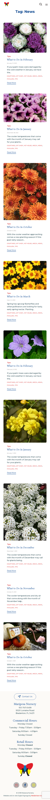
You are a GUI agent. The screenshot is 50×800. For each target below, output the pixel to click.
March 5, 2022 (11, 300)
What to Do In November (21, 588)
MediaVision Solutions (39, 796)
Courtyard (11, 76)
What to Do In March (18, 296)
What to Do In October (19, 227)
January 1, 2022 (11, 453)
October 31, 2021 (11, 592)
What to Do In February (20, 59)
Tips (9, 56)
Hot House (28, 76)
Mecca (35, 76)
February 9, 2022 (12, 369)
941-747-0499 (25, 708)
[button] (11, 83)
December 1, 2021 (12, 551)
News (40, 76)
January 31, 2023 (12, 63)
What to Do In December (20, 547)
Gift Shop (19, 76)
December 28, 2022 (12, 132)
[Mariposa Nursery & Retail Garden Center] (6, 4)
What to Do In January (19, 129)
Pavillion (10, 79)
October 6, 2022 (11, 230)
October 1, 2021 (11, 661)
